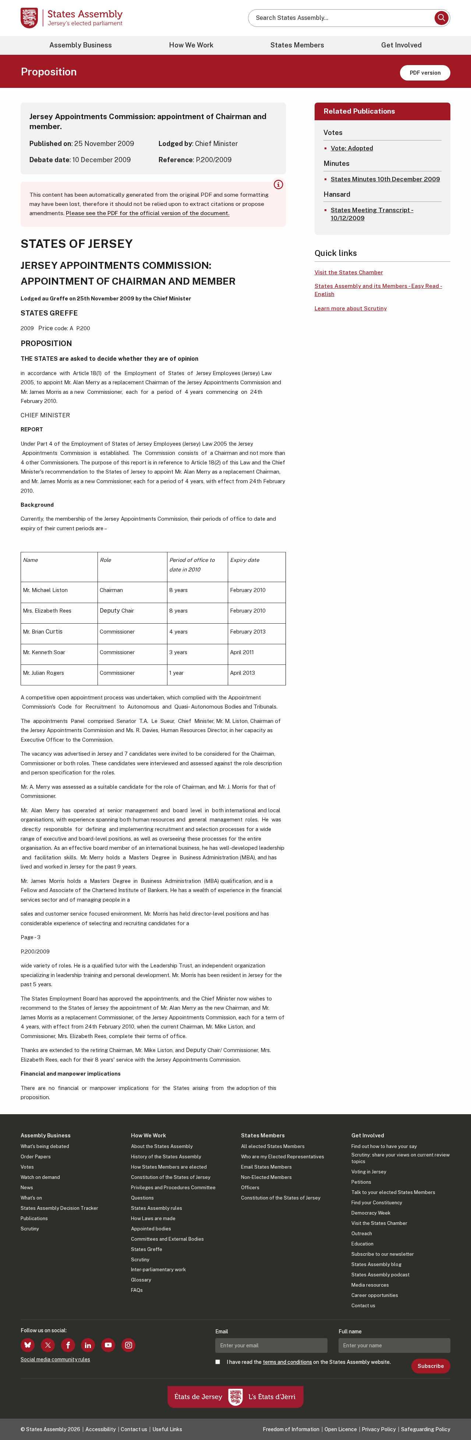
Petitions (361, 1182)
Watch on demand (40, 1177)
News (27, 1187)
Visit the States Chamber (349, 272)
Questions (142, 1198)
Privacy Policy (379, 1429)
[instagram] (128, 1345)
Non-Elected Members (266, 1177)
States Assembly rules (156, 1208)
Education (362, 1244)
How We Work (191, 45)
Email (221, 1331)
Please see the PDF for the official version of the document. (148, 213)
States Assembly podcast (380, 1274)
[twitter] (48, 1345)
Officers (250, 1187)
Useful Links (167, 1429)
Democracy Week (370, 1213)
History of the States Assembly (166, 1156)
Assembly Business (80, 45)
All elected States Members (273, 1146)
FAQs (137, 1290)
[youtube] (108, 1345)
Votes (27, 1167)
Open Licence (341, 1429)
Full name (350, 1331)
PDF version (425, 72)
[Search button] (442, 18)
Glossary (141, 1280)
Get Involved (401, 45)
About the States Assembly (162, 1146)
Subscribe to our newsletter (382, 1254)
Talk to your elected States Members (393, 1192)
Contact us (363, 1305)
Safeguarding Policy (425, 1429)
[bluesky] (28, 1345)
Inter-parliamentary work (158, 1269)
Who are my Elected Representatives (282, 1156)
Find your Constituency (376, 1202)
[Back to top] (453, 1415)
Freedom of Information (291, 1429)
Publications (34, 1218)
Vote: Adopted (352, 148)
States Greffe (146, 1249)
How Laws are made (153, 1218)
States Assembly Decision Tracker (59, 1208)
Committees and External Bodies (167, 1239)
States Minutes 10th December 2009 (385, 179)
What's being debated (45, 1146)
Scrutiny (30, 1229)
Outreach (361, 1233)
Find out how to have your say (384, 1146)
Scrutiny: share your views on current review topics (400, 1158)
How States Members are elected (169, 1167)
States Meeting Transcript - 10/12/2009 (372, 214)
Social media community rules (55, 1359)
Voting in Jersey (368, 1172)
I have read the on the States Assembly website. (309, 1362)
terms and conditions (287, 1362)
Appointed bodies (151, 1229)
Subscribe (431, 1366)
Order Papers (36, 1156)
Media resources (370, 1285)
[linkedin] (88, 1345)
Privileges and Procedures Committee (173, 1187)
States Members (297, 45)
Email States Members (266, 1167)
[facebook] (68, 1345)
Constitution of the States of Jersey (170, 1177)
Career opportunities (374, 1295)
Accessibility (100, 1429)
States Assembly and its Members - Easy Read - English (378, 290)
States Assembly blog (376, 1264)
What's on (31, 1198)
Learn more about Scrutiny (351, 308)
